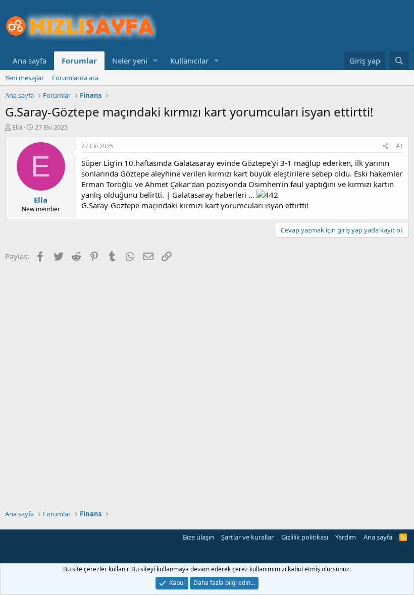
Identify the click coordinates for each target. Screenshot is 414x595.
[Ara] (399, 60)
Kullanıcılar (189, 60)
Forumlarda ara (75, 77)
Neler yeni (129, 60)
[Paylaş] (386, 146)
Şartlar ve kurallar (247, 537)
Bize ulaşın (198, 537)
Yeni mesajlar (24, 77)
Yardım (345, 537)
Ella (17, 127)
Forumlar (79, 60)
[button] (155, 60)
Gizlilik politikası (304, 537)
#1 (399, 146)
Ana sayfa (29, 60)
